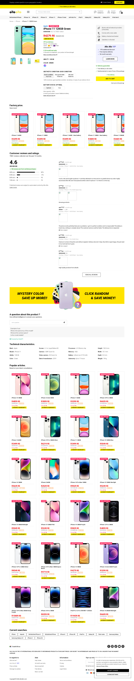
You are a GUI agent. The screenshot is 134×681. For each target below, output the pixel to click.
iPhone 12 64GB (16, 440)
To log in (113, 12)
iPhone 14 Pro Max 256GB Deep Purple (21, 611)
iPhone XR (72, 634)
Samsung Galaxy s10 (17, 638)
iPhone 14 (27, 17)
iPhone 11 (52, 17)
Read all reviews (91, 275)
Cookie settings (112, 674)
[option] (25, 40)
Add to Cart (110, 79)
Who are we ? (13, 660)
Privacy (62, 663)
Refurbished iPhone (15, 17)
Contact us (100, 12)
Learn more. (13, 187)
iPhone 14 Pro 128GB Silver (20, 567)
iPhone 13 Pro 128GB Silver (49, 440)
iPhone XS (40, 638)
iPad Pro (82, 634)
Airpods (22, 634)
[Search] (79, 12)
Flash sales (101, 634)
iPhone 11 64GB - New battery (72, 135)
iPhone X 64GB (45, 482)
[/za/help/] (95, 12)
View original (63, 230)
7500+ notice (59, 31)
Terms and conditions (66, 660)
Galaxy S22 (97, 17)
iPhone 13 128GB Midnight (20, 524)
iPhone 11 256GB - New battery (123, 135)
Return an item (39, 671)
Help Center (38, 660)
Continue (119, 2)
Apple (45, 26)
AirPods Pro (72, 17)
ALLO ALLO (14, 663)
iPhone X (30, 638)
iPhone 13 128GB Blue (106, 440)
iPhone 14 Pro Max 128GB (78, 482)
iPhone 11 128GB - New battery (97, 135)
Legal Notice (63, 669)
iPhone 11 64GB (16, 135)
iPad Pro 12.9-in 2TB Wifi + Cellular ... (81, 611)
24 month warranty (40, 663)
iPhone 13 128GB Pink (47, 524)
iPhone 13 (35, 17)
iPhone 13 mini (62, 17)
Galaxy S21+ (106, 17)
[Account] (108, 12)
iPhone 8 (62, 634)
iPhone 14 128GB (17, 482)
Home (11, 21)
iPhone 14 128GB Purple (78, 524)
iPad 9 (80, 17)
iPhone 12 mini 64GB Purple (108, 567)
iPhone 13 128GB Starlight (108, 482)
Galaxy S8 (91, 634)
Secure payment (39, 666)
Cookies (62, 666)
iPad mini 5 (115, 17)
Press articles (13, 666)
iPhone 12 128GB (76, 567)
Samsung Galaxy (113, 634)
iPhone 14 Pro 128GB (47, 610)
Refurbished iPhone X (35, 634)
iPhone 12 (44, 17)
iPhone (18, 21)
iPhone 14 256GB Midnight (108, 610)
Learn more (110, 59)
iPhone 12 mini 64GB (47, 398)
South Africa (16, 646)
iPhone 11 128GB (42, 135)
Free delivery (38, 669)
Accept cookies (112, 670)
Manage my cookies (15, 669)
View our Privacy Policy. (102, 666)
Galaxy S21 (88, 17)
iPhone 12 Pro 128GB (106, 524)
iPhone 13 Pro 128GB (106, 398)
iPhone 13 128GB (17, 398)
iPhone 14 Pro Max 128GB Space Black (51, 567)
